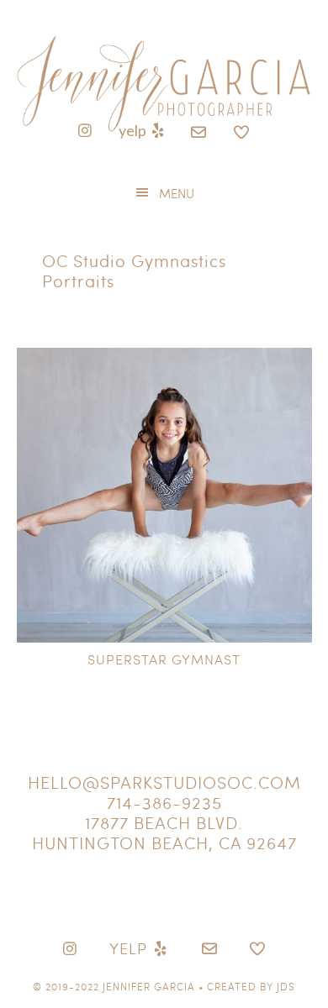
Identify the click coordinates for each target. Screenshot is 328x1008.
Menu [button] (176, 193)
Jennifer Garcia (149, 986)
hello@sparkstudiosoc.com (164, 782)
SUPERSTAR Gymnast (164, 659)
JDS (286, 986)
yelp (134, 130)
